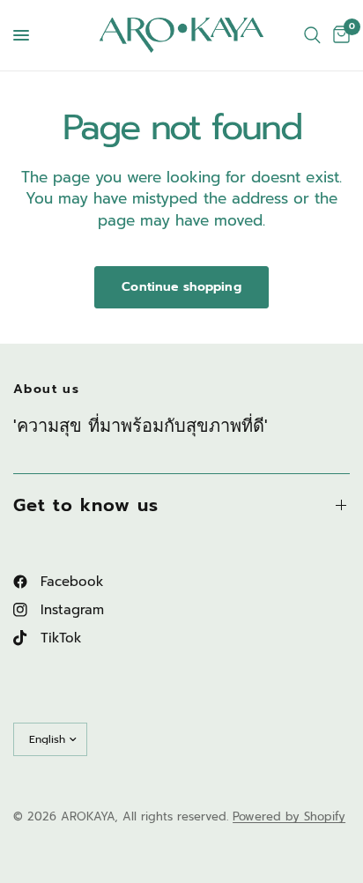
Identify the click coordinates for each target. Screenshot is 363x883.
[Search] (312, 35)
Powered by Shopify (289, 816)
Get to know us (86, 505)
